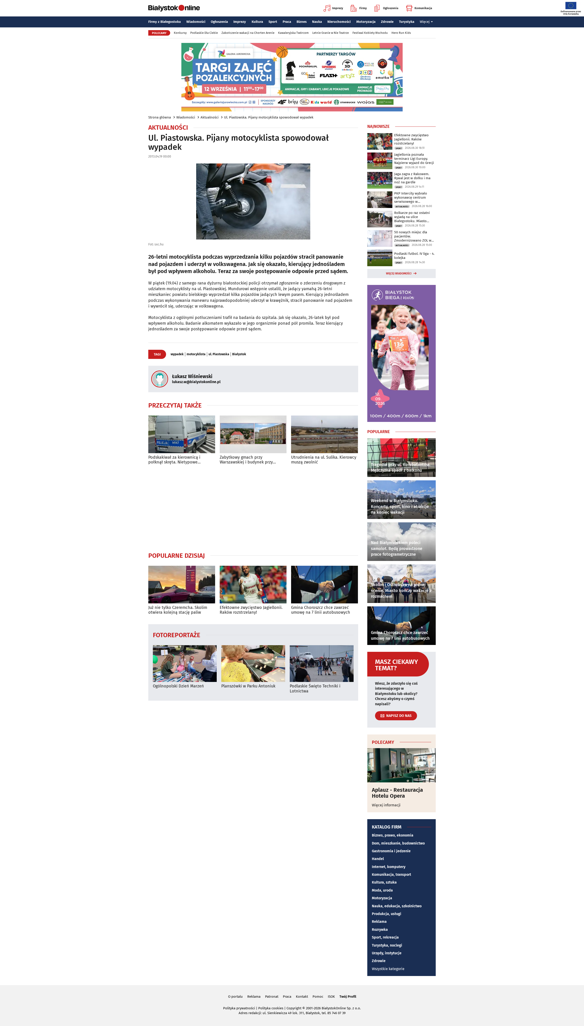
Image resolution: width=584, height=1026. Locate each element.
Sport (273, 22)
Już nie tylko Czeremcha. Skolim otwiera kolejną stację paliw (177, 610)
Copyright (294, 1008)
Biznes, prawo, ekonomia (392, 835)
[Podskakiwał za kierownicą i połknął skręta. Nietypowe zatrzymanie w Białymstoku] (181, 434)
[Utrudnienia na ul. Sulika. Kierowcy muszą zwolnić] (324, 434)
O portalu (235, 996)
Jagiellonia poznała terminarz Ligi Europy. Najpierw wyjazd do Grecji (414, 159)
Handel (378, 859)
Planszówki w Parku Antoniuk (248, 686)
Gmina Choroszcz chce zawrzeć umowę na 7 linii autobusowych (320, 610)
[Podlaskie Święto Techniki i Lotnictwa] (322, 663)
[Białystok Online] (174, 8)
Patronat (271, 996)
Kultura (257, 22)
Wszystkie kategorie (388, 969)
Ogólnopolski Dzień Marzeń (178, 686)
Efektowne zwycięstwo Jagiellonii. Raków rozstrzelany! (251, 610)
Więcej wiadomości (399, 273)
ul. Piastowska (219, 354)
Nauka (317, 22)
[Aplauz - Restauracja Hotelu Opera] (401, 765)
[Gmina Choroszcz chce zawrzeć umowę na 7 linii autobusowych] (324, 584)
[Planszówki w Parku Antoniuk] (253, 663)
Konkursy (180, 32)
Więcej (425, 22)
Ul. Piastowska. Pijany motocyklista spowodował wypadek (268, 117)
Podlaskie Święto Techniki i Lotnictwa (315, 689)
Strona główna (159, 117)
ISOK (331, 996)
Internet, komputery (388, 867)
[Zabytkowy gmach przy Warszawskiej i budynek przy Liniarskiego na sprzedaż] (253, 434)
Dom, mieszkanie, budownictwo (398, 843)
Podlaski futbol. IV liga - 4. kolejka (414, 256)
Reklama (379, 921)
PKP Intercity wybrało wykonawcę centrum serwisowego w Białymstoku (410, 197)
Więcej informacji (386, 805)
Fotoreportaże (176, 634)
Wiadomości (195, 22)
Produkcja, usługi (386, 914)
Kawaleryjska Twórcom (293, 32)
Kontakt (302, 996)
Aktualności (210, 117)
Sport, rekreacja (385, 937)
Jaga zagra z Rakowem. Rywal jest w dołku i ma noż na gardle (412, 178)
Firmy (363, 8)
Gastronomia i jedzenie (391, 851)
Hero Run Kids (401, 32)
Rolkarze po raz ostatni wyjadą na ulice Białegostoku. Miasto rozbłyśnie (412, 217)
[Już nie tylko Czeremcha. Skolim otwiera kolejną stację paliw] (181, 584)
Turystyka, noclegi (387, 945)
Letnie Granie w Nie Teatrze (330, 32)
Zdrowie (387, 22)
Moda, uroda (382, 890)
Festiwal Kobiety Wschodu (370, 32)
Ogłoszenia (390, 8)
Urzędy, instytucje (387, 953)
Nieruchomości (339, 22)
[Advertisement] (253, 508)
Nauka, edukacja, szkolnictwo (397, 906)
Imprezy (337, 8)
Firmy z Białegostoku (164, 22)
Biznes (302, 22)
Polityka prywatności (239, 1008)
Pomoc (318, 996)
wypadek (177, 354)
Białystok (239, 354)
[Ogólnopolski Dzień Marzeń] (185, 663)
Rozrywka (380, 929)
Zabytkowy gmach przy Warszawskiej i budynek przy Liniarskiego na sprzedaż (246, 460)
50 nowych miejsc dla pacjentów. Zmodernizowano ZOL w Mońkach (412, 236)
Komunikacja (423, 8)
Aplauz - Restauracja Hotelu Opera (397, 793)
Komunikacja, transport (391, 874)
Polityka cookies (270, 1008)
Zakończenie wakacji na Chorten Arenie (248, 32)
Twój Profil (347, 996)
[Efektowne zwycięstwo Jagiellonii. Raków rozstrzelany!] (253, 584)
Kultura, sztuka (384, 882)
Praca (287, 22)
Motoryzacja (365, 22)
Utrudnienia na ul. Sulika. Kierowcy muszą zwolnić (323, 460)
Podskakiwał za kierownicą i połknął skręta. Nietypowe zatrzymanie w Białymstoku (174, 460)
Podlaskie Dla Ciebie (204, 32)
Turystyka (406, 22)
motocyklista (196, 354)
